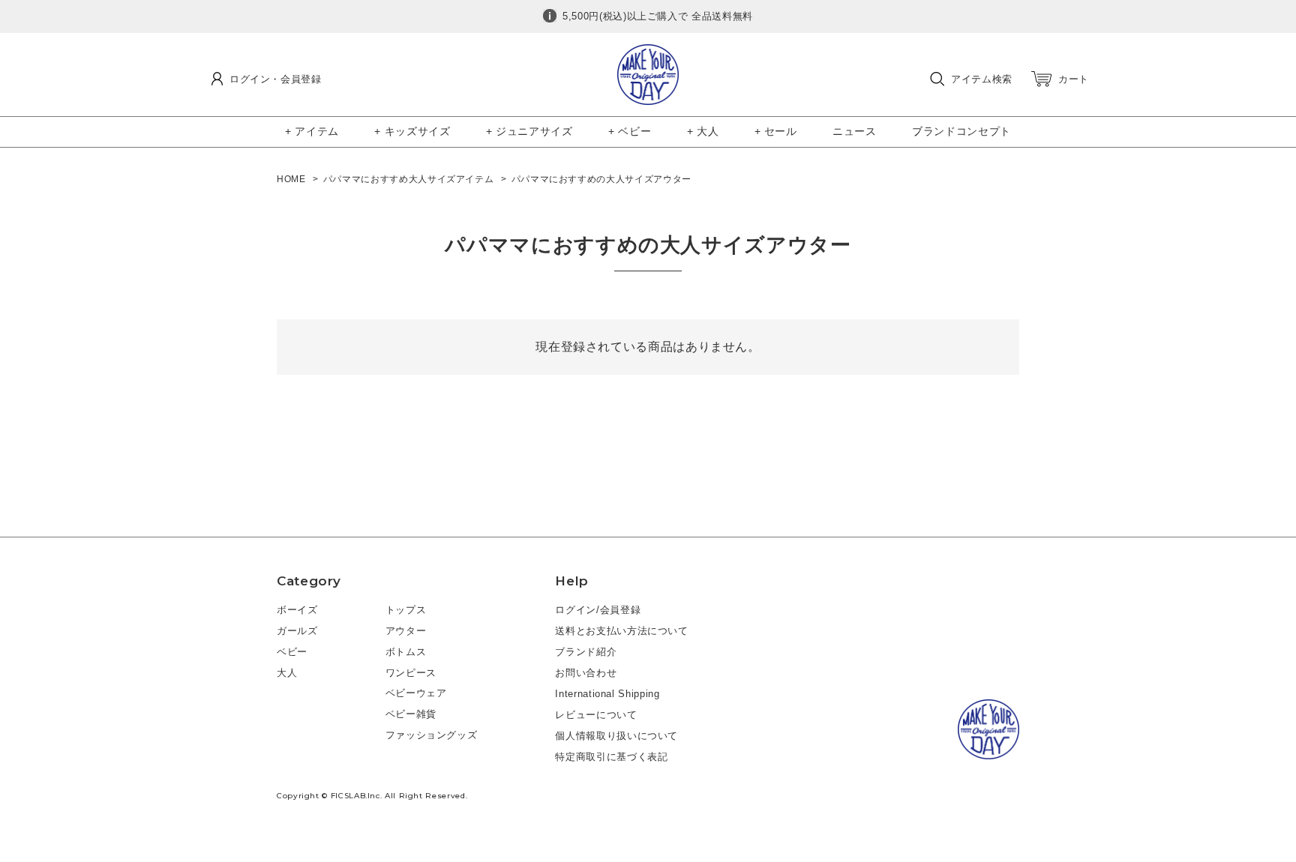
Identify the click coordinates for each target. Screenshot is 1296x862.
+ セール (775, 131)
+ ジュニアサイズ (529, 131)
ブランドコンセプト (961, 131)
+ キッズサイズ (412, 131)
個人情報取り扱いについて (616, 735)
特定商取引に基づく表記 (611, 756)
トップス (406, 609)
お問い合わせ (585, 672)
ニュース (854, 131)
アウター (406, 630)
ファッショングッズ (432, 735)
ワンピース (411, 672)
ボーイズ (297, 609)
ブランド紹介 (585, 651)
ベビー (292, 651)
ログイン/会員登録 (597, 609)
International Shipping (607, 693)
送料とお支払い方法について (621, 630)
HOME (291, 179)
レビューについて (596, 714)
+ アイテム (312, 131)
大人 (287, 672)
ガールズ (297, 630)
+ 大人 (703, 131)
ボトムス (406, 651)
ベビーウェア (416, 693)
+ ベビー (629, 131)
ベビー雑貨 (411, 714)
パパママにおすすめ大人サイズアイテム (408, 179)
